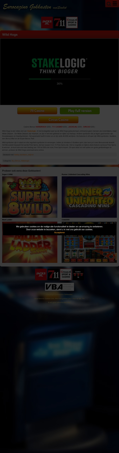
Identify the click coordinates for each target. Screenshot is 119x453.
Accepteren (59, 232)
